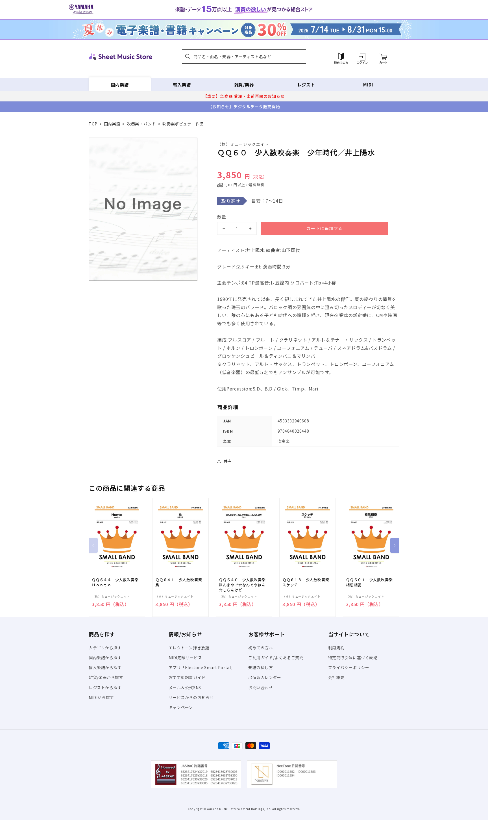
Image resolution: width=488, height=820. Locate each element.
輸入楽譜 (182, 85)
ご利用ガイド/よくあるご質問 (275, 657)
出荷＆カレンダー (264, 677)
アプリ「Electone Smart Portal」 (202, 667)
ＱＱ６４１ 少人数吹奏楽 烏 (180, 582)
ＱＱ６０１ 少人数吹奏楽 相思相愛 (371, 582)
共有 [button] (228, 461)
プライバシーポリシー (348, 667)
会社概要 (336, 677)
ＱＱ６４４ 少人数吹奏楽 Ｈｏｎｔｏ (117, 582)
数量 (221, 217)
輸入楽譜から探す (105, 667)
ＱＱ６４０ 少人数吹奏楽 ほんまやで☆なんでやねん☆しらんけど (244, 585)
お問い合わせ (260, 687)
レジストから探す (105, 687)
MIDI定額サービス (185, 657)
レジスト (306, 85)
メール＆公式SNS (185, 687)
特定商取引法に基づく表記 (353, 657)
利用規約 (336, 647)
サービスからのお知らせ (191, 697)
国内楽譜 (119, 85)
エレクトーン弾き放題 (189, 647)
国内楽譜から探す (105, 657)
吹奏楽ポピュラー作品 (183, 124)
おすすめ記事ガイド (187, 677)
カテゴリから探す (105, 647)
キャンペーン (181, 707)
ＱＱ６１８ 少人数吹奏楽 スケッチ (307, 582)
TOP (93, 124)
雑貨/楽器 (244, 85)
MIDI (368, 85)
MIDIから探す (101, 697)
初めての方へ (260, 647)
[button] (244, 56)
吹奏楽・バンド (141, 124)
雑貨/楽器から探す (106, 677)
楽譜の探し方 (260, 667)
